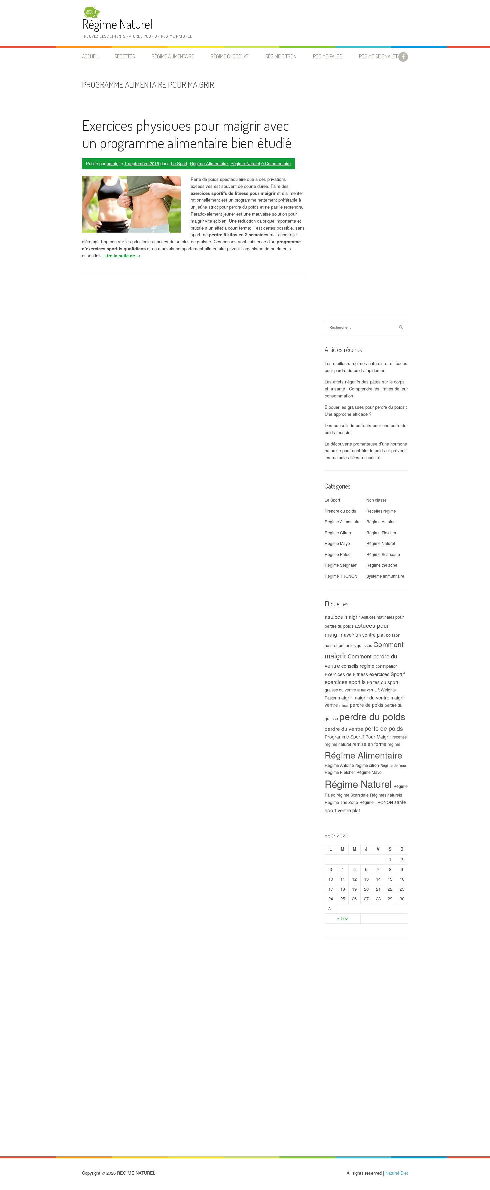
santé (400, 802)
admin (112, 163)
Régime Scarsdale (383, 554)
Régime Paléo (338, 554)
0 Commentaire (276, 163)
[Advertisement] (366, 193)
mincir (344, 705)
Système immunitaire (385, 576)
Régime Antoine (381, 521)
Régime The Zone (341, 802)
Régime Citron (280, 56)
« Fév (342, 918)
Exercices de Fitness (346, 674)
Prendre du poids (340, 511)
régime (394, 744)
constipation (387, 666)
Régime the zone (381, 565)
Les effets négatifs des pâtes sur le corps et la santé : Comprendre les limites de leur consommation (366, 388)
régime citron (367, 765)
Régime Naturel (117, 24)
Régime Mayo (337, 543)
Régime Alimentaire (209, 163)
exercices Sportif (387, 673)
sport (330, 810)
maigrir (345, 697)
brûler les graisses (355, 645)
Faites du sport (382, 682)
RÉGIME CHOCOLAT (229, 56)
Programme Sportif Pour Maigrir (358, 736)
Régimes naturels (386, 795)
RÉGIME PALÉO (327, 56)
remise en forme (369, 743)
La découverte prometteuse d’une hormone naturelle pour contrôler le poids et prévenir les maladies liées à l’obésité (366, 450)
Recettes (124, 56)
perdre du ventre (344, 728)
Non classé (376, 500)
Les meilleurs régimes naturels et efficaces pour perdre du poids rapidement (366, 366)
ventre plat (349, 810)
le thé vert (365, 689)
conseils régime (357, 665)
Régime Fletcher (381, 532)
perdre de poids (366, 704)
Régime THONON (341, 576)
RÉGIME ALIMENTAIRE (173, 56)
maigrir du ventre (371, 697)
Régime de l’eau (393, 765)
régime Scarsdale (353, 795)
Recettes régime (381, 511)
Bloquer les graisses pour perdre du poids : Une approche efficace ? (366, 410)
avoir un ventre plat (364, 634)
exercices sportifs (345, 682)
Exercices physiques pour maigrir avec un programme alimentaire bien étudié (187, 134)
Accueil (90, 56)
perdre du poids (372, 716)
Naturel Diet (396, 1173)
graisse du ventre (340, 690)
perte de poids (384, 728)
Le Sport (179, 163)
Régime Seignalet (378, 56)
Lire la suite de (122, 255)
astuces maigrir (342, 616)
